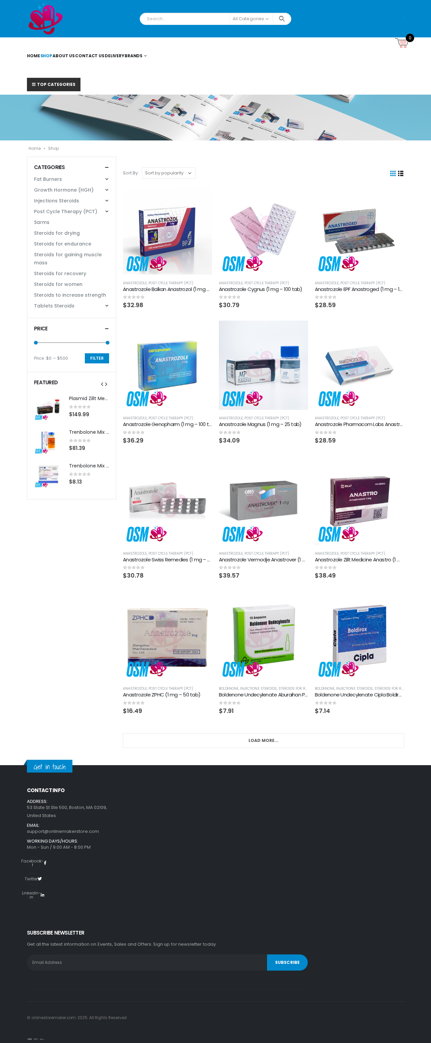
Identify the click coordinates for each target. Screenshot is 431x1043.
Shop (46, 56)
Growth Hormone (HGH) (64, 190)
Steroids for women (58, 284)
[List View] (401, 173)
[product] (167, 230)
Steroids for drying (57, 233)
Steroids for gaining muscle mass (68, 258)
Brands (133, 56)
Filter (97, 358)
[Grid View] (393, 173)
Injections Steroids (258, 688)
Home (33, 56)
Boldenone (228, 688)
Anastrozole (135, 283)
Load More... (263, 740)
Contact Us (89, 56)
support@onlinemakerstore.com (63, 831)
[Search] (282, 19)
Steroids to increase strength (70, 295)
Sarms (41, 222)
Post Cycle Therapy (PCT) (170, 283)
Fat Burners (48, 179)
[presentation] (102, 384)
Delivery (114, 56)
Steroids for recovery (299, 688)
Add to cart (201, 197)
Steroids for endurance (62, 243)
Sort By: (131, 173)
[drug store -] (45, 18)
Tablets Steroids (54, 305)
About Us (64, 56)
